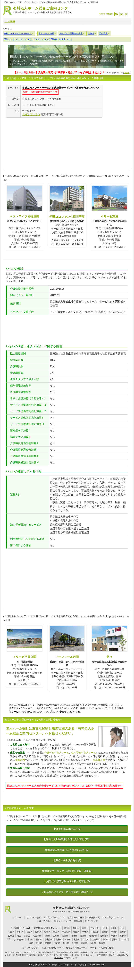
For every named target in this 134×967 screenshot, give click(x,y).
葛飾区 (114, 928)
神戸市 (57, 943)
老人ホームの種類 (75, 917)
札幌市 (77, 939)
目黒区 (27, 935)
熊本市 (102, 943)
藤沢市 (83, 935)
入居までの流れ (44, 921)
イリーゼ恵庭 (109, 216)
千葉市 (114, 935)
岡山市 (66, 943)
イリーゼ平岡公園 (24, 657)
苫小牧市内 (99, 760)
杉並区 (47, 932)
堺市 (31, 943)
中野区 (114, 932)
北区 (122, 928)
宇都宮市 (49, 939)
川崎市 (74, 935)
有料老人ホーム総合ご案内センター (42, 10)
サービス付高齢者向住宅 (101, 947)
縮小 (116, 14)
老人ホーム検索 (33, 917)
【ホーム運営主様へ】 (59, 72)
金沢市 (75, 943)
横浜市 (65, 935)
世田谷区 (66, 932)
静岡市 (106, 939)
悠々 (109, 657)
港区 (19, 935)
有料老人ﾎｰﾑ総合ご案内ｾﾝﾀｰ (71, 909)
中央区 (85, 932)
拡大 (126, 14)
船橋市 (123, 935)
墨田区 (56, 932)
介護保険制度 (93, 917)
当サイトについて (62, 921)
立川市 (56, 935)
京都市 (48, 943)
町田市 (47, 935)
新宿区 (38, 932)
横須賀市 (104, 935)
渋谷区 (29, 932)
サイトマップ (91, 921)
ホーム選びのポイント (113, 917)
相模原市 (93, 935)
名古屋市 (96, 939)
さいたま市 (19, 939)
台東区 (76, 932)
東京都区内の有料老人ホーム (47, 928)
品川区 (20, 932)
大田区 (105, 928)
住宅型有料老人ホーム (83, 752)
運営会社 (78, 921)
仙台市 (86, 939)
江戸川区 (95, 928)
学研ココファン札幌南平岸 (67, 216)
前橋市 (59, 939)
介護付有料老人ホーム (56, 752)
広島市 (84, 943)
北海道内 (20, 760)
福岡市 (93, 943)
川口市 (30, 939)
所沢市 (39, 939)
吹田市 (39, 943)
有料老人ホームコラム (54, 917)
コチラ (127, 73)
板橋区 (85, 928)
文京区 (11, 935)
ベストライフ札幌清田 (24, 216)
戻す (121, 14)
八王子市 (37, 935)
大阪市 (124, 939)
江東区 (11, 932)
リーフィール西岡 (67, 657)
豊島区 (105, 932)
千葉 (9, 939)
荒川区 (76, 928)
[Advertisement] (33, 141)
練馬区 (123, 932)
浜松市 (115, 939)
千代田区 (95, 932)
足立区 (67, 928)
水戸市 (68, 939)
